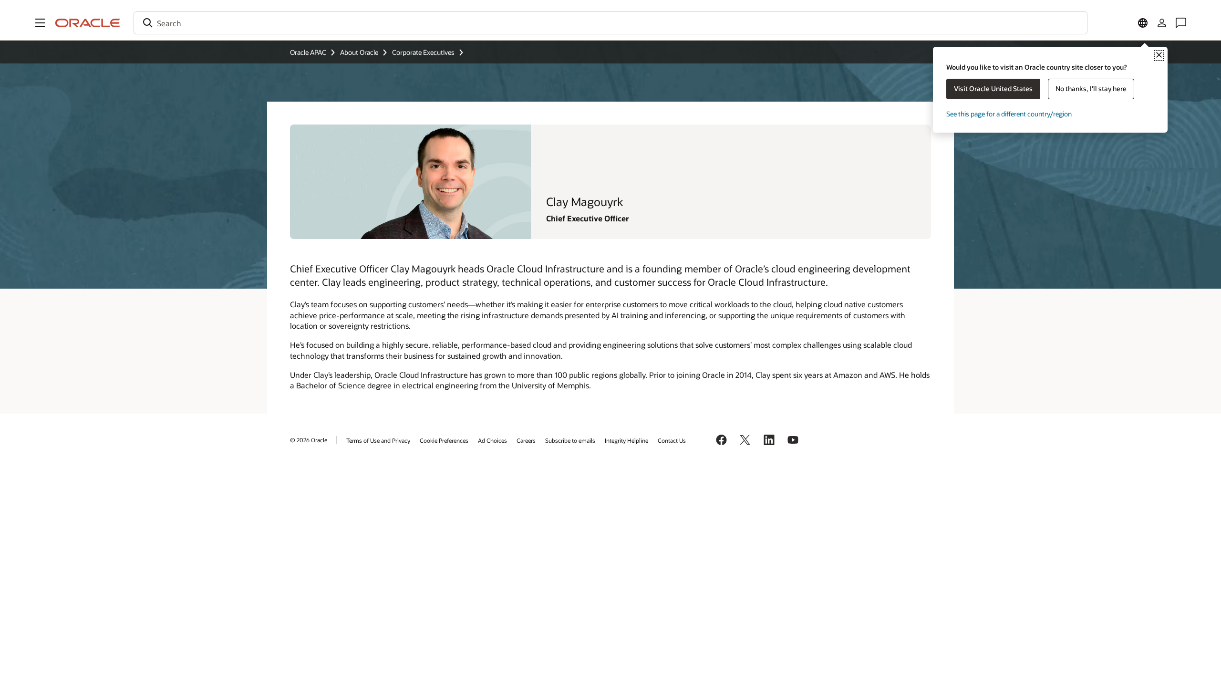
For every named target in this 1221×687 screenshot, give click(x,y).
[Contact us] (1181, 23)
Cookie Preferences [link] (444, 440)
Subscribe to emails (570, 440)
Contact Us (672, 440)
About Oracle (359, 52)
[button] (40, 23)
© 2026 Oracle (308, 440)
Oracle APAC (308, 52)
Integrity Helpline (626, 440)
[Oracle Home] (87, 23)
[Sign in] (1162, 23)
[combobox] (610, 22)
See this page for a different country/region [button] (1009, 113)
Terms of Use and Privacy (378, 440)
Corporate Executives (423, 52)
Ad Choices (492, 440)
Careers (526, 440)
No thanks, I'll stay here (1091, 88)
